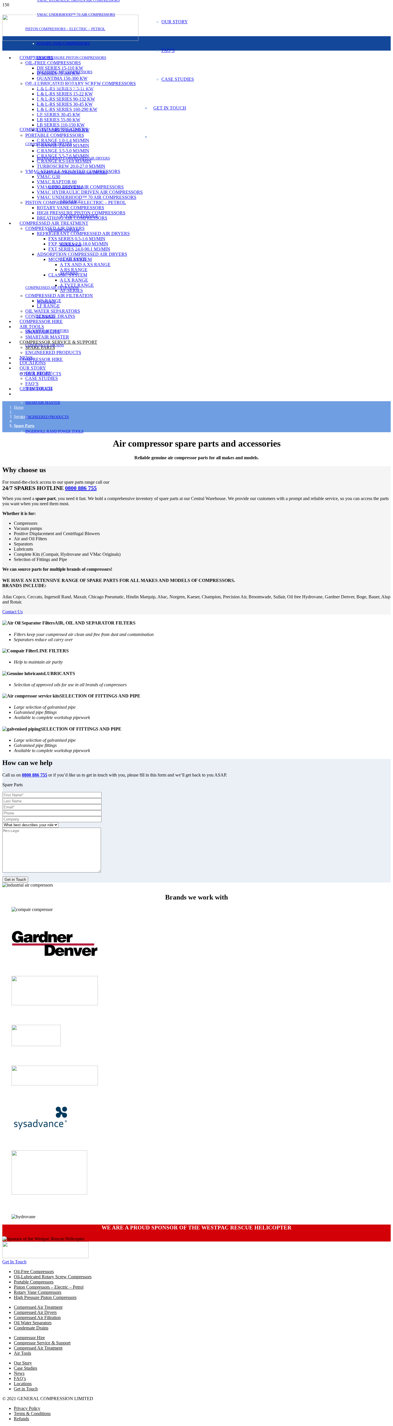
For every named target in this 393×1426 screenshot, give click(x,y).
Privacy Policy (27, 1408)
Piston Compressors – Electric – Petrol (48, 1287)
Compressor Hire (29, 1337)
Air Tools (22, 1353)
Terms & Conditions (32, 1413)
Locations (23, 1383)
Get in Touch (26, 1388)
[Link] (45, 1256)
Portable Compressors (34, 1281)
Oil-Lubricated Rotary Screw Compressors (52, 1276)
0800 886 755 (81, 488)
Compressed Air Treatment (38, 1307)
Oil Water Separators (32, 1322)
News (19, 1373)
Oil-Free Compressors (34, 1271)
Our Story (23, 1362)
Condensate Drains (31, 1327)
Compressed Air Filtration (37, 1317)
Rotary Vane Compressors (37, 1292)
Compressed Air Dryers (35, 1312)
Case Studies (25, 1368)
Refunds (21, 1418)
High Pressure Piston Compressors (45, 1297)
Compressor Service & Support (42, 1342)
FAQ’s (20, 1378)
